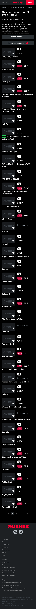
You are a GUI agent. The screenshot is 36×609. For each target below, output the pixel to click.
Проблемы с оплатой (8, 568)
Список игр (13, 7)
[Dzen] (21, 532)
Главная (4, 7)
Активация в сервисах (8, 576)
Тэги (3, 555)
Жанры (22, 7)
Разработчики (6, 550)
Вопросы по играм (7, 565)
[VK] (15, 532)
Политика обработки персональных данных (15, 588)
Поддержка (5, 562)
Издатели (5, 547)
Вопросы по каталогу (8, 570)
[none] (7, 2)
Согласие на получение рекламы (12, 591)
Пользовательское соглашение (11, 583)
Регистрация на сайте (8, 573)
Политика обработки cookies (10, 585)
